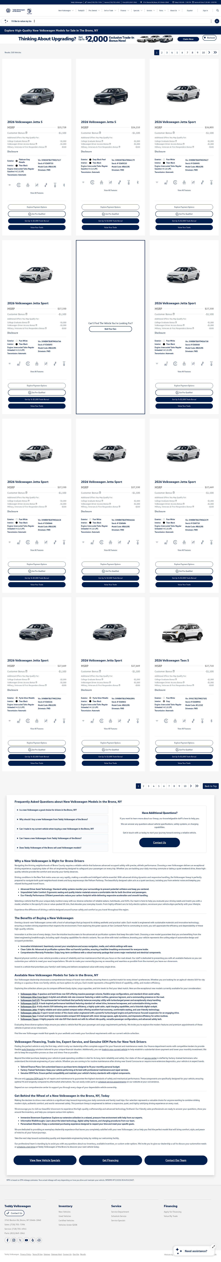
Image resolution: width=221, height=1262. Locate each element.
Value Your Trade (37, 227)
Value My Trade (171, 1216)
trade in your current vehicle (114, 1049)
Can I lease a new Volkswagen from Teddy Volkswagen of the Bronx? (50, 838)
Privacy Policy (25, 1254)
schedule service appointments (112, 1081)
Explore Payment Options (37, 207)
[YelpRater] (33, 1240)
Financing (170, 1206)
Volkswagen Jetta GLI (30, 1012)
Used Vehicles (65, 1216)
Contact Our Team (176, 1160)
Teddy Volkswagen (12, 1254)
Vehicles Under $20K (68, 1224)
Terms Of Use (37, 1254)
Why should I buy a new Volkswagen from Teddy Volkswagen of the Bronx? (53, 819)
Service (116, 1206)
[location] (141, 2)
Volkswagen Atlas (29, 994)
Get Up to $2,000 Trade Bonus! (37, 221)
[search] (217, 10)
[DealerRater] (39, 1240)
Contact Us (159, 842)
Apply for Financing (172, 1211)
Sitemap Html (56, 1254)
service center (150, 1058)
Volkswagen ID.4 (28, 1006)
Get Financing (110, 1160)
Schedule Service (118, 1216)
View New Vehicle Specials (45, 1160)
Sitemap (47, 1254)
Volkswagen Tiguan (29, 1019)
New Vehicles (65, 1211)
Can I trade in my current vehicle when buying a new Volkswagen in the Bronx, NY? (56, 828)
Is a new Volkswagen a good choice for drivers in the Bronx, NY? (48, 810)
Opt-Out (76, 1254)
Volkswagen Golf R (29, 1003)
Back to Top (211, 786)
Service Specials (118, 1220)
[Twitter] (20, 1240)
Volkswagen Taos (28, 1016)
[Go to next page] (209, 52)
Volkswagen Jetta (29, 1009)
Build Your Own (110, 329)
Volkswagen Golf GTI (30, 1000)
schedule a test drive (26, 1146)
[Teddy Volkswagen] (16, 10)
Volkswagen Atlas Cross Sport (34, 997)
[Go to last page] (215, 52)
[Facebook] (8, 1240)
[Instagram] (14, 1240)
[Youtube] (26, 1240)
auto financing (28, 1049)
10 (203, 52)
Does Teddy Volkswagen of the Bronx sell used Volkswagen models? (50, 847)
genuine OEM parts (34, 1078)
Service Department (120, 1211)
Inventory (65, 1206)
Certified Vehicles (66, 1220)
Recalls (83, 1254)
